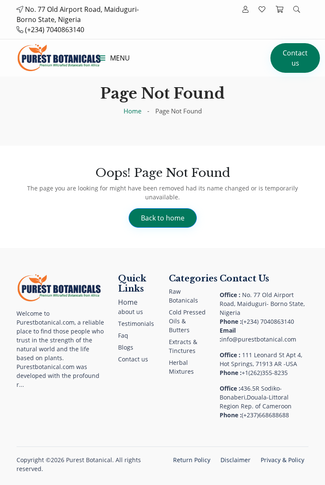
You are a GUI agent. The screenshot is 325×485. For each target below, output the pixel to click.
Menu (119, 58)
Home (132, 111)
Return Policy (191, 460)
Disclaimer (235, 460)
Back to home (163, 218)
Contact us (295, 58)
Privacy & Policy (282, 460)
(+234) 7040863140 (54, 29)
